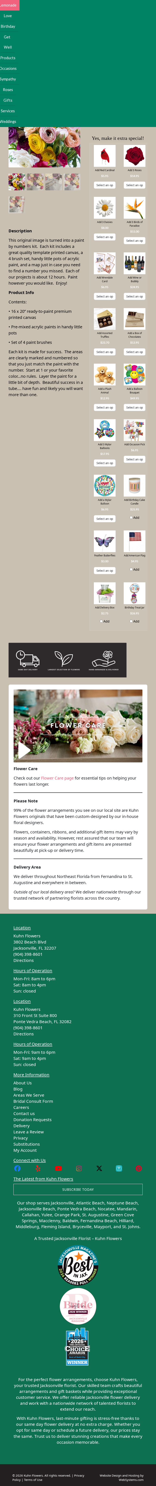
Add (135, 517)
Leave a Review (28, 1132)
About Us (22, 1083)
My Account (25, 1150)
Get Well (8, 42)
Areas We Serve (28, 1095)
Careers (21, 1107)
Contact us (24, 1113)
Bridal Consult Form (33, 1101)
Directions (23, 960)
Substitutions (26, 1144)
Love (8, 15)
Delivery (21, 1125)
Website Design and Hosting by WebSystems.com (122, 1477)
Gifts (7, 100)
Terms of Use (33, 1480)
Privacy (20, 1138)
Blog (18, 1089)
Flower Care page (57, 778)
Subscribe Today (78, 1189)
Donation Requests (32, 1119)
